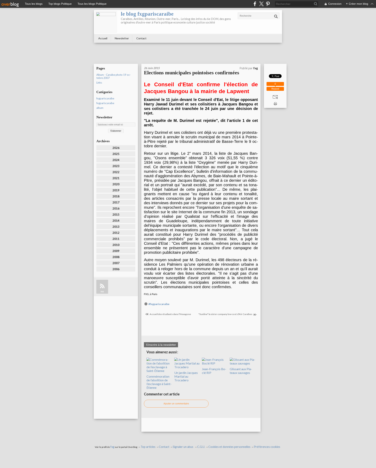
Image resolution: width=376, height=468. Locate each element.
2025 (115, 154)
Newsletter (122, 38)
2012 (115, 232)
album (99, 107)
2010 (115, 245)
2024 (115, 160)
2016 (115, 208)
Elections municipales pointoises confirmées (191, 73)
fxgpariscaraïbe (105, 103)
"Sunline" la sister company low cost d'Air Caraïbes (225, 314)
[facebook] (254, 4)
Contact (141, 38)
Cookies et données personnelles (229, 446)
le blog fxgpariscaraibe (147, 14)
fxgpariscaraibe (105, 98)
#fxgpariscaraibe (158, 304)
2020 (115, 184)
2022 (115, 172)
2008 (115, 257)
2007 (115, 263)
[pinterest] (267, 4)
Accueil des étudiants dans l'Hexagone (170, 314)
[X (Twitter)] (261, 4)
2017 (115, 202)
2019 (115, 190)
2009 (115, 251)
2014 (115, 220)
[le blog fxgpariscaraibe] (106, 22)
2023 (115, 166)
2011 (115, 238)
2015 (115, 214)
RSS (102, 292)
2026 (115, 147)
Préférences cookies (267, 446)
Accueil (102, 38)
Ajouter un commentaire (176, 403)
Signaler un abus (183, 446)
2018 (115, 196)
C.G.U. (201, 446)
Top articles (148, 446)
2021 (115, 178)
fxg (112, 446)
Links (99, 82)
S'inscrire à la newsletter (161, 344)
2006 (115, 269)
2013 (115, 226)
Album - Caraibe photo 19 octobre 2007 (113, 76)
